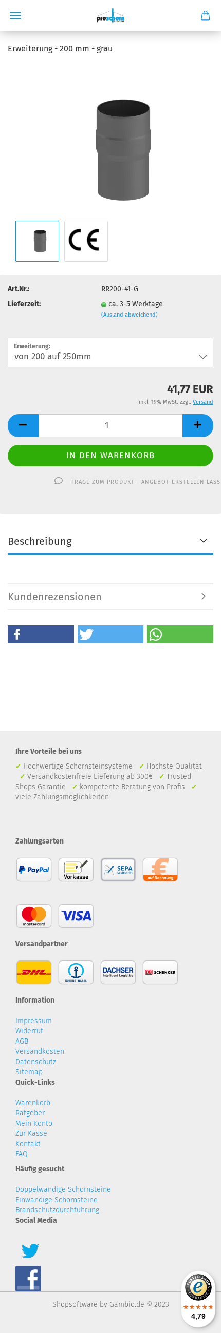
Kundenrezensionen (55, 597)
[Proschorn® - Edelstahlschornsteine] (111, 15)
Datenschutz (35, 1061)
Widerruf (29, 1031)
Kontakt (28, 1144)
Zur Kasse (31, 1133)
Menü (15, 15)
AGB (21, 1041)
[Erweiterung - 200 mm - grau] (111, 140)
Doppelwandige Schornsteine (63, 1189)
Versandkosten (39, 1051)
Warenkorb (32, 1103)
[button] (41, 634)
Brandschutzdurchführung (57, 1210)
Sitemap (29, 1072)
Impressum (33, 1020)
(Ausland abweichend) (129, 314)
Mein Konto (33, 1123)
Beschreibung (39, 541)
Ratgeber (30, 1113)
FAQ (21, 1154)
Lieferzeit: (24, 304)
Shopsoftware (75, 1304)
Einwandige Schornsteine (56, 1199)
